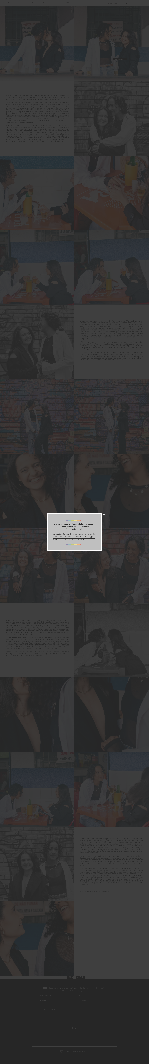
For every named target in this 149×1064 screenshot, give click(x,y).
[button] (104, 513)
